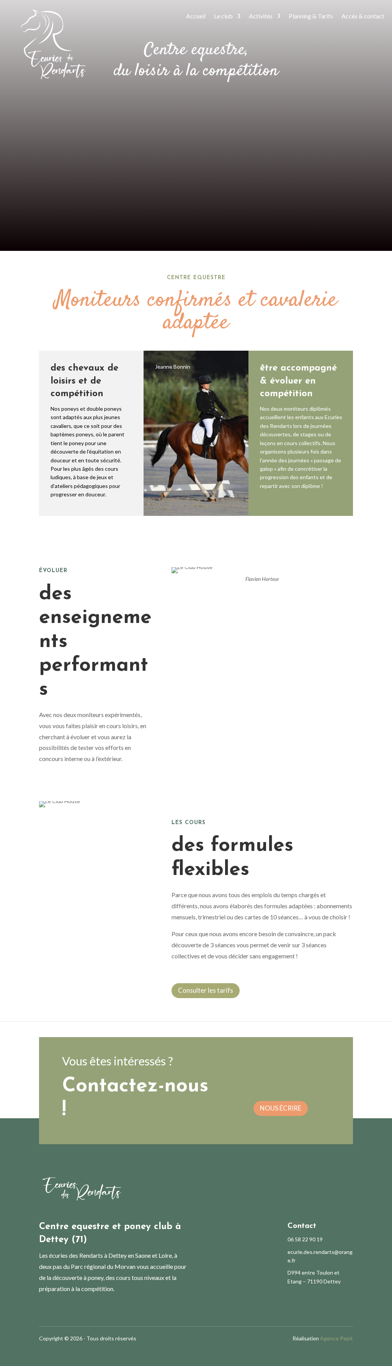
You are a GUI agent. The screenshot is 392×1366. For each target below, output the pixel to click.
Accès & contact (362, 16)
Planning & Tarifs (311, 16)
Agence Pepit (336, 1338)
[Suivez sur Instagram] (57, 1309)
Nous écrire (280, 1108)
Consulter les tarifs (205, 990)
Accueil (196, 16)
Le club (223, 16)
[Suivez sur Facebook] (42, 1309)
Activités (261, 16)
